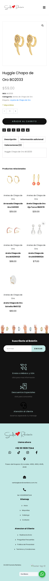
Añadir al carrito (24, 121)
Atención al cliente (23, 411)
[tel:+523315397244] (24, 489)
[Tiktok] (18, 452)
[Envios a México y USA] (23, 367)
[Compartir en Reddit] (27, 130)
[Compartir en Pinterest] (18, 130)
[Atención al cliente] (23, 405)
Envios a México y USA (23, 373)
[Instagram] (27, 452)
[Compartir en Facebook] (9, 130)
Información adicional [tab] (31, 139)
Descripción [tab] (10, 139)
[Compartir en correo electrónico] (4, 130)
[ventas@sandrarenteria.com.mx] (24, 477)
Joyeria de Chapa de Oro (20, 100)
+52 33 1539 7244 (24, 448)
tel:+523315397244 (24, 495)
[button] (42, 25)
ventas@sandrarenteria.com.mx (24, 483)
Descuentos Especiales (23, 392)
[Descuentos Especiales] (23, 386)
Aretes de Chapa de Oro (23, 97)
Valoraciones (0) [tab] (13, 145)
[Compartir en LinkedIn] (23, 130)
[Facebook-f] (36, 452)
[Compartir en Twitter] (13, 130)
